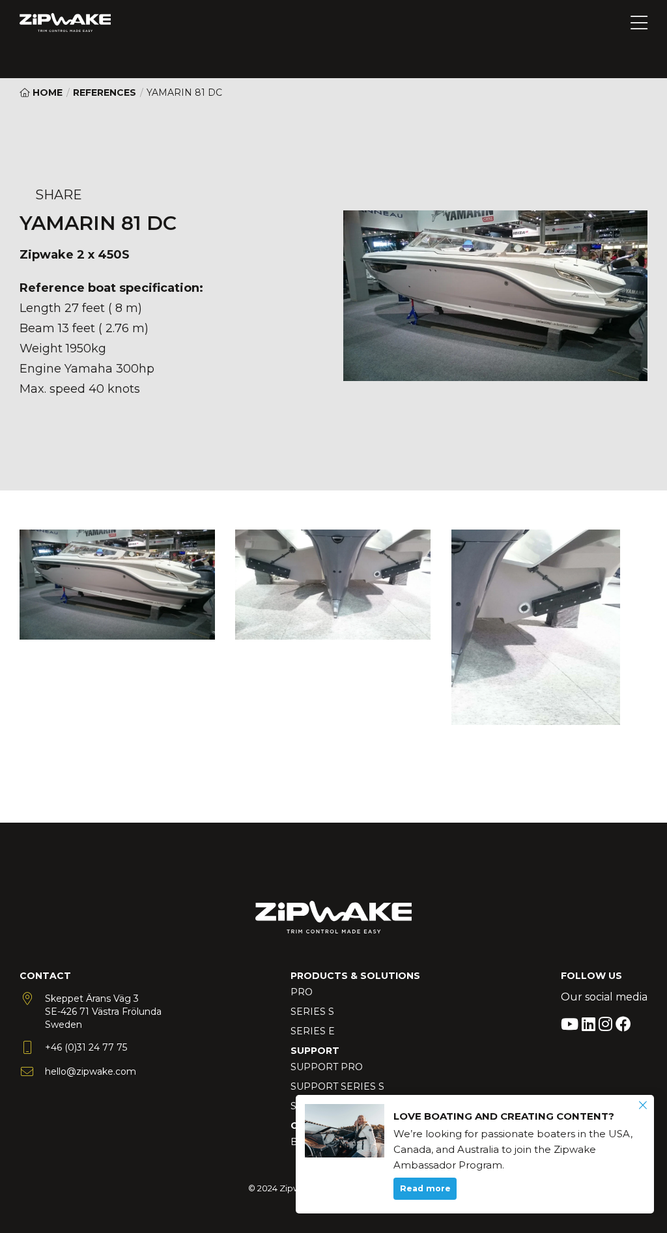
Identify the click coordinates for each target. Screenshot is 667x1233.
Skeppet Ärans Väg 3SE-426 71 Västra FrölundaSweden (103, 1011)
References (104, 92)
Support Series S (337, 1086)
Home (46, 92)
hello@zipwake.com (90, 1071)
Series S (312, 1011)
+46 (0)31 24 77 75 (86, 1047)
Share (58, 195)
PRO (302, 992)
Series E (313, 1031)
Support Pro (327, 1067)
